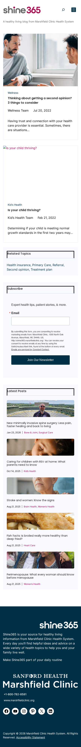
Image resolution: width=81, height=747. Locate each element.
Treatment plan (41, 269)
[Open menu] (73, 10)
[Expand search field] (63, 9)
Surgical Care (46, 432)
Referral (58, 265)
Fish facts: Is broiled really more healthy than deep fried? (37, 537)
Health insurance (19, 265)
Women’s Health (46, 506)
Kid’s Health (15, 204)
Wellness (13, 92)
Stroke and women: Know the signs (30, 500)
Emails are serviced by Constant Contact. (30, 349)
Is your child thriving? (24, 210)
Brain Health (30, 506)
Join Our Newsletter (40, 360)
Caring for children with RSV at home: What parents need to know (36, 463)
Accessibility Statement (30, 737)
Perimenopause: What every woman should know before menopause (40, 576)
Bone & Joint (30, 432)
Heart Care (29, 545)
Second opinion (18, 269)
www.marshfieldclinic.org (19, 700)
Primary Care (41, 265)
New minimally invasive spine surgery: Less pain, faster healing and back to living (39, 425)
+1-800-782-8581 (15, 694)
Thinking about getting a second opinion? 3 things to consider (40, 100)
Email (15, 312)
